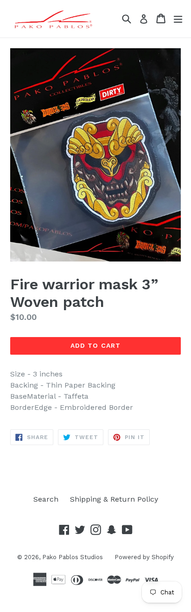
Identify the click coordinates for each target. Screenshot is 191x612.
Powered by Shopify (144, 557)
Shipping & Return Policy (114, 499)
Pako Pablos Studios (72, 557)
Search (45, 499)
